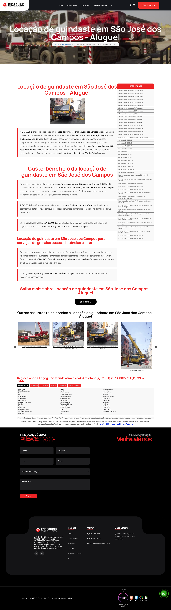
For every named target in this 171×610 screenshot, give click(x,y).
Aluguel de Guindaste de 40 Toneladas (130, 99)
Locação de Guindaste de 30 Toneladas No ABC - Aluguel (133, 227)
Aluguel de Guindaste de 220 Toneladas (130, 131)
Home (61, 5)
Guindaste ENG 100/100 (125, 160)
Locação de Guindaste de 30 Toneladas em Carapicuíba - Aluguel (132, 197)
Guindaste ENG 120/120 (125, 163)
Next (156, 347)
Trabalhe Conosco (100, 5)
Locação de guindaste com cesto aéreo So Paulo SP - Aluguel (135, 180)
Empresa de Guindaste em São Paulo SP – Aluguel (133, 137)
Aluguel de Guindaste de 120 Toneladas (130, 120)
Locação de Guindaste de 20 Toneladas (130, 184)
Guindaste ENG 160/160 (125, 166)
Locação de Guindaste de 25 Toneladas (130, 187)
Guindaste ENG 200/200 (126, 169)
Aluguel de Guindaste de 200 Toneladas (130, 128)
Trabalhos (85, 5)
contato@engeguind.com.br (99, 543)
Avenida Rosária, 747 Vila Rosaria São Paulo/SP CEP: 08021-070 (125, 536)
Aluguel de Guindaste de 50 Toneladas (130, 102)
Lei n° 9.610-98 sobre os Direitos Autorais (116, 424)
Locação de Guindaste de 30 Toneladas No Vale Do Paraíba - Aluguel (134, 232)
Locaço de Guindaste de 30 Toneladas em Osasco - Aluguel (134, 210)
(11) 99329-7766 (95, 538)
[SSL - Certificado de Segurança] (146, 598)
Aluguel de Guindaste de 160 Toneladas (130, 125)
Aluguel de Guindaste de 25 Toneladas (130, 93)
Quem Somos (72, 5)
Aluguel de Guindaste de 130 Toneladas (130, 123)
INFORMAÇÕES (135, 86)
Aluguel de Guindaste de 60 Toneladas (130, 105)
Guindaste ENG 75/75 (125, 152)
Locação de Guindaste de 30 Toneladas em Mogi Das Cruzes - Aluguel (135, 206)
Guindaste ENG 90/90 (125, 158)
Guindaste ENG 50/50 (125, 149)
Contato (71, 548)
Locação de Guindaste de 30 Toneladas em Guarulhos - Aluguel (135, 201)
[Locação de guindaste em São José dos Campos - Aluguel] (67, 111)
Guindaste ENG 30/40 (125, 146)
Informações (66, 44)
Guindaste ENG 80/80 (125, 155)
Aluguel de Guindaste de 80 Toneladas (130, 111)
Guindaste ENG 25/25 (125, 143)
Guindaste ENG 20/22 (125, 140)
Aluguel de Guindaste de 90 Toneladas (130, 114)
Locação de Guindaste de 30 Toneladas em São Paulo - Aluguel (135, 223)
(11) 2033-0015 (94, 534)
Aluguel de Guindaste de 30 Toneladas (130, 96)
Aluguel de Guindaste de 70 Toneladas (130, 108)
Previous (15, 347)
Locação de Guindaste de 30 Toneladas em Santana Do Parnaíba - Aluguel (134, 214)
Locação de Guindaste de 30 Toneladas (130, 189)
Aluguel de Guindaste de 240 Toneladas (130, 134)
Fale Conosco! (148, 5)
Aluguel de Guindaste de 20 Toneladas (130, 91)
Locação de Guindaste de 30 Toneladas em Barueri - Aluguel (134, 193)
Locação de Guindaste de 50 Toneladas (130, 238)
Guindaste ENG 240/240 (126, 172)
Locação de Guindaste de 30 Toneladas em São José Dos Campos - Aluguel (134, 219)
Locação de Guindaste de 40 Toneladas (130, 235)
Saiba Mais (85, 301)
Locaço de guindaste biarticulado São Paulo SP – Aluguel (133, 175)
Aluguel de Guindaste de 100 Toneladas (130, 117)
